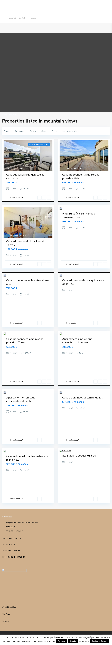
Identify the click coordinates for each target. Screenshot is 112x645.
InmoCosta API (16, 197)
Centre (11, 169)
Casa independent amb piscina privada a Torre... (24, 340)
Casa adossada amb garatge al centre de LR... (25, 176)
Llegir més (84, 641)
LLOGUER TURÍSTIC (13, 557)
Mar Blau (6, 614)
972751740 (10, 527)
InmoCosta (71, 323)
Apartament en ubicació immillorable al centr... (21, 399)
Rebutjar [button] (73, 641)
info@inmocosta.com (14, 531)
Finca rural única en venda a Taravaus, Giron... (78, 215)
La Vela (5, 621)
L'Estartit (19, 169)
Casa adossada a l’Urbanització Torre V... (25, 243)
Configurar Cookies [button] (99, 641)
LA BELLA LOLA (9, 607)
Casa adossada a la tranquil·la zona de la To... (83, 282)
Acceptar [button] (61, 641)
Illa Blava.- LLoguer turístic (79, 455)
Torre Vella (13, 235)
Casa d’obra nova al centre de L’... (82, 397)
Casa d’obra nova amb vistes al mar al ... (27, 282)
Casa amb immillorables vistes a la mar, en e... (27, 458)
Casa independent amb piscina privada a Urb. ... (80, 176)
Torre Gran (68, 169)
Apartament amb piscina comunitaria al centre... (77, 340)
